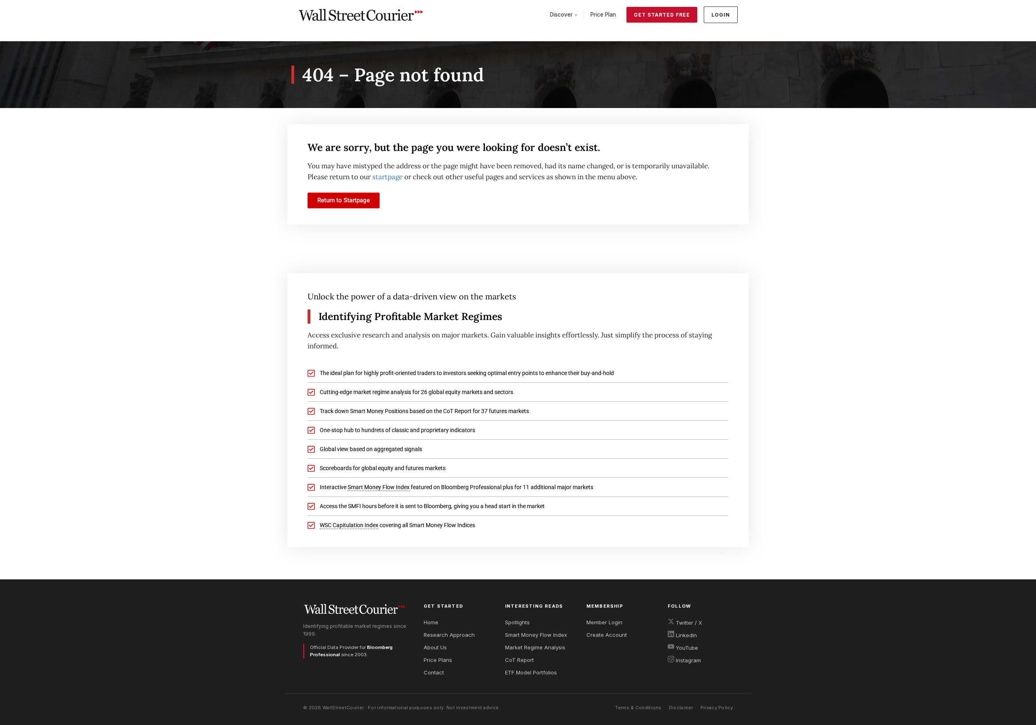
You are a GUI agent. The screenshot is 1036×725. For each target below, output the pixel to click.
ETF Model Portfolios (531, 672)
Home (431, 622)
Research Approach (449, 635)
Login (720, 15)
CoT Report (519, 660)
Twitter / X (688, 622)
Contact (434, 672)
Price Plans (438, 660)
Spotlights (517, 622)
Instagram (687, 660)
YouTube (686, 647)
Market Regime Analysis (535, 647)
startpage (387, 176)
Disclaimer (681, 707)
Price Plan (603, 14)
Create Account (606, 635)
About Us (435, 647)
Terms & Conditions (638, 707)
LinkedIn (685, 635)
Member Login (604, 622)
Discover (563, 14)
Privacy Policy (717, 707)
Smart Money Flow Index (536, 635)
